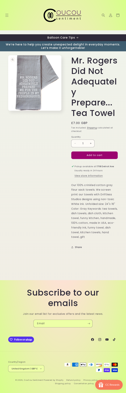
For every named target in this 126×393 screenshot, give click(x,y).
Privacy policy (91, 380)
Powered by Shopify (53, 380)
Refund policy (73, 380)
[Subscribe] (88, 323)
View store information (88, 175)
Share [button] (78, 247)
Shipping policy (63, 383)
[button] (6, 15)
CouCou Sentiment (33, 380)
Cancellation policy (84, 383)
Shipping (92, 127)
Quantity (76, 136)
